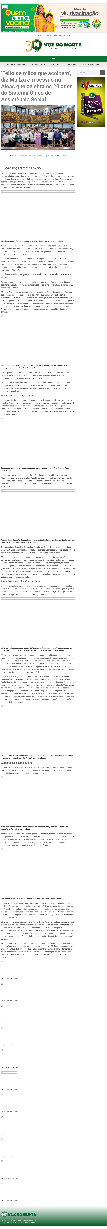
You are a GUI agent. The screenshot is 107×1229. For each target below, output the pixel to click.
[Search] (102, 72)
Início (3, 65)
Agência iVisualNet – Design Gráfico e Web (23, 1222)
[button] (53, 58)
